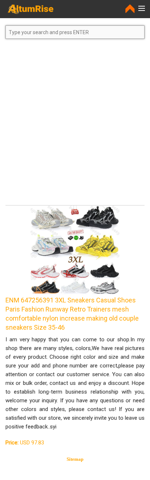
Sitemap (75, 459)
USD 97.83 (24, 442)
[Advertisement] (75, 125)
